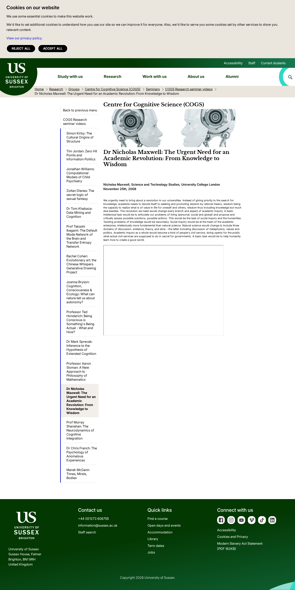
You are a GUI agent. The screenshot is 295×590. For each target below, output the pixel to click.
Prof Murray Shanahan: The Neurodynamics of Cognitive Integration (80, 430)
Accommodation (160, 532)
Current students (273, 63)
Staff (251, 63)
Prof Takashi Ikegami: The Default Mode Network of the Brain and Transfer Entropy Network (81, 236)
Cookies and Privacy (232, 537)
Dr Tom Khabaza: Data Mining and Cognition (79, 212)
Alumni (232, 76)
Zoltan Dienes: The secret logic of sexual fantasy (80, 195)
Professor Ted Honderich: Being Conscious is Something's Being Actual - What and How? (80, 322)
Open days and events (164, 525)
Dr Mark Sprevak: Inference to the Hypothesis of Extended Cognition (81, 348)
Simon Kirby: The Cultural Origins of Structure (80, 137)
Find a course (158, 519)
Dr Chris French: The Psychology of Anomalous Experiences (81, 454)
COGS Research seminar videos (75, 122)
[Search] (287, 77)
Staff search (87, 532)
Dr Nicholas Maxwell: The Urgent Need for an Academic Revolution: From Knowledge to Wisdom (81, 401)
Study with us (70, 76)
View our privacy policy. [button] (24, 38)
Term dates (156, 546)
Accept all (52, 48)
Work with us (154, 76)
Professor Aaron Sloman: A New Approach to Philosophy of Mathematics (78, 371)
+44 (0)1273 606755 (93, 519)
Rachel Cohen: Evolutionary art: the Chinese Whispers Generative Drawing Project (81, 264)
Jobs (151, 552)
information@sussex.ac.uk (97, 525)
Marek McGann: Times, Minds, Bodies (78, 474)
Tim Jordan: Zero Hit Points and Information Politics (81, 155)
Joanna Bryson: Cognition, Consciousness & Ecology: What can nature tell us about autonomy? (80, 292)
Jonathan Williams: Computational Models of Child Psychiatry (80, 175)
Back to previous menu (80, 110)
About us (196, 76)
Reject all (21, 48)
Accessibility (233, 63)
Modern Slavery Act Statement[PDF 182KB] (239, 546)
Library (153, 539)
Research (112, 76)
